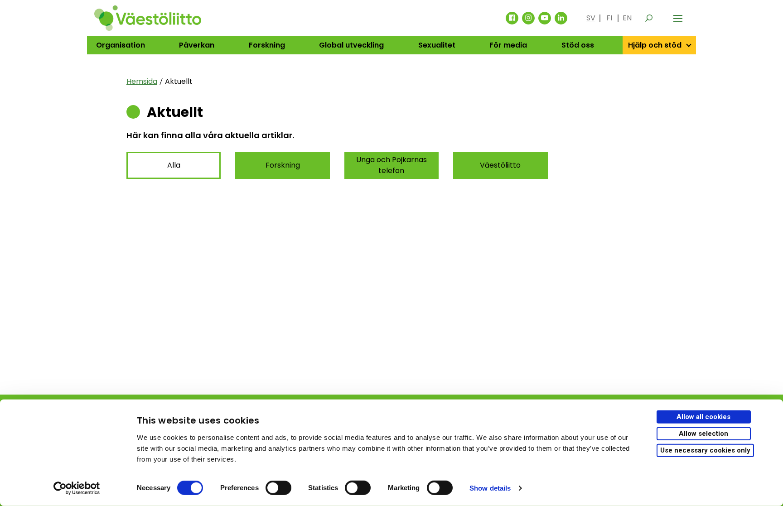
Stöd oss (577, 45)
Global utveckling (351, 45)
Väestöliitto (500, 165)
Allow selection (703, 433)
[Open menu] (678, 18)
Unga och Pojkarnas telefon (391, 165)
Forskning (267, 45)
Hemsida (141, 81)
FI (609, 18)
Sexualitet (436, 45)
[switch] (278, 488)
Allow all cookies (703, 417)
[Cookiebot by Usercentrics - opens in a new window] (76, 488)
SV (590, 18)
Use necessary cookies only (705, 450)
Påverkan (196, 45)
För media (508, 45)
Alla (173, 165)
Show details (490, 488)
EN (627, 18)
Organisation (120, 45)
